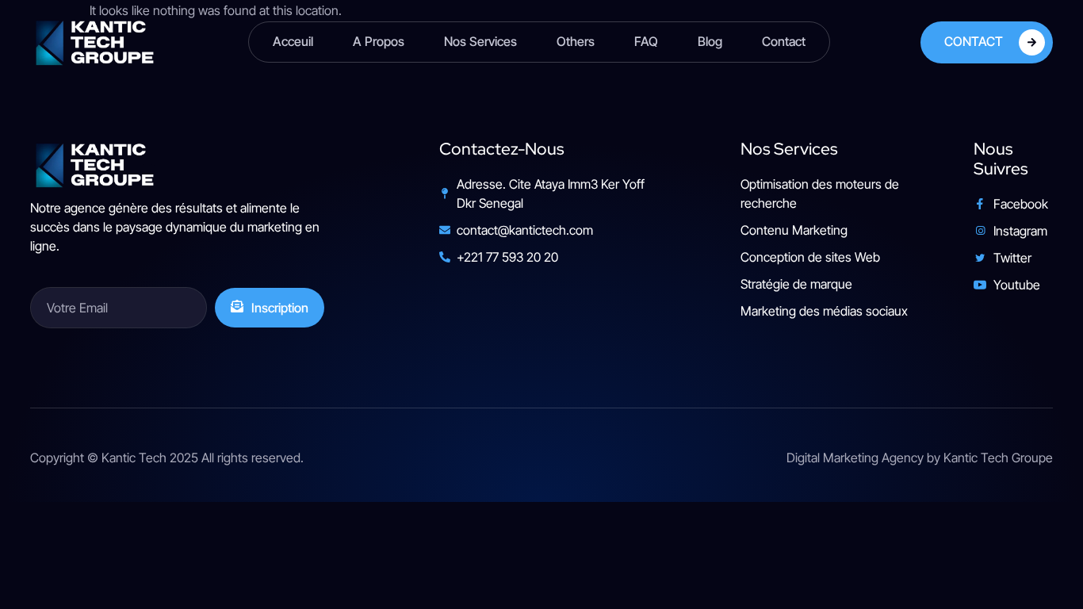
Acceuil (293, 41)
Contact (784, 41)
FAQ (646, 41)
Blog (710, 41)
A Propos (378, 41)
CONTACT (973, 40)
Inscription (279, 308)
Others (576, 41)
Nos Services (480, 41)
